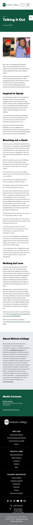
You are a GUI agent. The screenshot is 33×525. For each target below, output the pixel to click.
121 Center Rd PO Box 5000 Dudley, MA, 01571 (18, 511)
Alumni (16, 444)
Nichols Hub (16, 484)
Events (16, 490)
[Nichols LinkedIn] (21, 501)
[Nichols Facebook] (8, 501)
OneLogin (16, 487)
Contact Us (16, 461)
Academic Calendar (16, 481)
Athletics (16, 464)
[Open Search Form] (22, 4)
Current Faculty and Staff (16, 441)
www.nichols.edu (8, 382)
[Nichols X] (11, 501)
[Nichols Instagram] (14, 501)
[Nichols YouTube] (18, 501)
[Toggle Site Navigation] (28, 4)
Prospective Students (16, 435)
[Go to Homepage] (11, 5)
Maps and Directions (16, 455)
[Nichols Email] (25, 501)
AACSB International (17, 350)
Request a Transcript (16, 493)
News (4, 16)
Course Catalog (16, 478)
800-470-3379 (18, 505)
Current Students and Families (16, 438)
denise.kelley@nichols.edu (11, 410)
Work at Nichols (16, 458)
